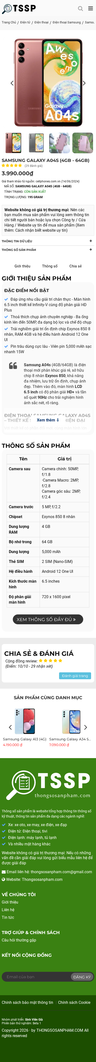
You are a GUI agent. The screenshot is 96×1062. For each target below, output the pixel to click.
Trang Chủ (9, 22)
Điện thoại (41, 22)
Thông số (50, 266)
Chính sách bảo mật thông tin (27, 1002)
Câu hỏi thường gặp (19, 940)
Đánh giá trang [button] (75, 676)
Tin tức (8, 917)
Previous (10, 727)
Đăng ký (82, 977)
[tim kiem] (79, 7)
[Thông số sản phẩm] (19, 9)
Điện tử (25, 22)
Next (86, 727)
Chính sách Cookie (74, 1002)
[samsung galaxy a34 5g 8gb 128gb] (71, 721)
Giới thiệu (22, 266)
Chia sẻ (75, 266)
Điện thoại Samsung (67, 22)
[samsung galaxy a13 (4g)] (25, 721)
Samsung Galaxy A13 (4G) (25, 739)
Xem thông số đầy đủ (45, 619)
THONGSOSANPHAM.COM (59, 1030)
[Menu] (89, 7)
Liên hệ (8, 909)
